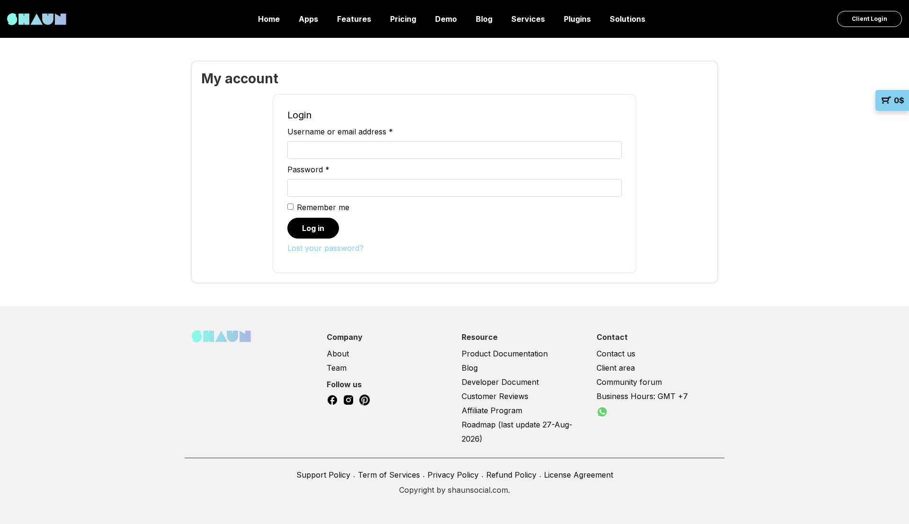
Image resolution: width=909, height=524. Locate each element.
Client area (616, 368)
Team (337, 368)
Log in (313, 228)
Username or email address (340, 131)
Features (354, 19)
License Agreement (578, 475)
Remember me (323, 207)
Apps (308, 19)
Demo (446, 19)
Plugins (577, 19)
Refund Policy (511, 475)
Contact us (616, 353)
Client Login (869, 18)
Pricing (403, 19)
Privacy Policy (453, 475)
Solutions (627, 19)
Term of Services (389, 475)
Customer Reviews (495, 396)
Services (528, 19)
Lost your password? (325, 248)
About (338, 353)
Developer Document (500, 382)
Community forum (629, 382)
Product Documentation (505, 353)
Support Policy (323, 475)
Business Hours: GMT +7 (642, 396)
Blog (484, 19)
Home (269, 19)
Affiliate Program (492, 410)
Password (308, 169)
